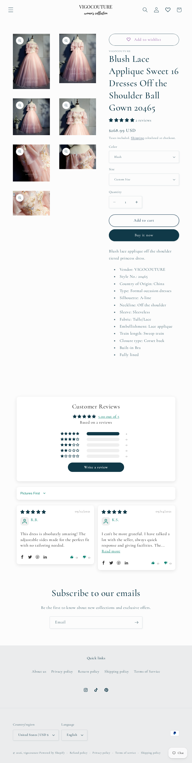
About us (39, 671)
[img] (33, 512)
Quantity (115, 192)
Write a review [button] (96, 467)
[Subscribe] (136, 622)
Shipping (137, 138)
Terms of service (125, 752)
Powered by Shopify (52, 752)
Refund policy (79, 752)
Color (113, 147)
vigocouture (31, 752)
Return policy (89, 671)
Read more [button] (111, 551)
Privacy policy (62, 671)
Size (112, 169)
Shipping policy (116, 671)
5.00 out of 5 (108, 416)
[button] (10, 9)
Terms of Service (147, 671)
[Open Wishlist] (167, 9)
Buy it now (144, 235)
